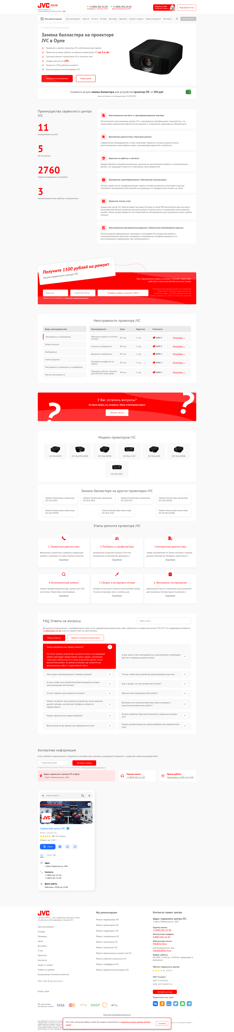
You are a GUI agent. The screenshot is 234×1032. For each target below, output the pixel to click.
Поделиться (155, 1003)
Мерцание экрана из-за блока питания (104, 337)
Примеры (42, 936)
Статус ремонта (188, 18)
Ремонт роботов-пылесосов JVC (111, 958)
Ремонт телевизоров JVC (107, 936)
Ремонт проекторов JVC (107, 925)
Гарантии (123, 19)
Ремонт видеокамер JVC (107, 919)
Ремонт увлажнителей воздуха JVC (112, 969)
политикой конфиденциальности (76, 298)
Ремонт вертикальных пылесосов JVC (114, 953)
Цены (85, 19)
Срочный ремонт (73, 19)
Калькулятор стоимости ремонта (53, 974)
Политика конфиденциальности (117, 1014)
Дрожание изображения (101, 354)
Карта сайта (43, 991)
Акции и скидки (136, 19)
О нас (93, 19)
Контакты (167, 19)
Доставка (113, 19)
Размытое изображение (101, 346)
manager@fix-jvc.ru (162, 950)
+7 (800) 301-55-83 (98, 6)
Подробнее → (179, 338)
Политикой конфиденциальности (93, 767)
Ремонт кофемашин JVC (107, 930)
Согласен (162, 1023)
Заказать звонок (117, 412)
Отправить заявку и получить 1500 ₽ (123, 293)
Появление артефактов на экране (102, 362)
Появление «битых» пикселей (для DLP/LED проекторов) (104, 372)
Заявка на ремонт (153, 19)
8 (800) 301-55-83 (161, 936)
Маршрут (50, 847)
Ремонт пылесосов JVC (107, 947)
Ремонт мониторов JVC (107, 941)
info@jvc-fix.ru (160, 943)
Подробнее (64, 560)
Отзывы (103, 19)
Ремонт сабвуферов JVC (107, 964)
